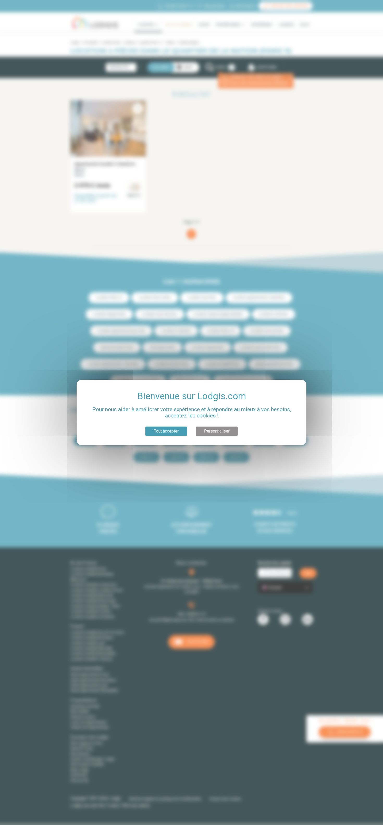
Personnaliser (217, 431)
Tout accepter (166, 431)
